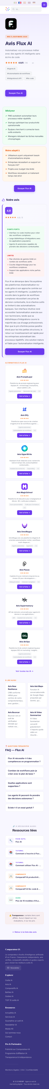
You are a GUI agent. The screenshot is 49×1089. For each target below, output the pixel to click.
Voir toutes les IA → (24, 671)
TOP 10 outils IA (12, 1000)
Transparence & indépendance (18, 1057)
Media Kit (9, 1029)
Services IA (10, 1017)
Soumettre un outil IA (14, 1021)
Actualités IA (10, 1013)
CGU (23, 1070)
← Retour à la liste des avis (24, 932)
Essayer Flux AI (16, 93)
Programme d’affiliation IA (16, 1053)
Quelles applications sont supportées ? (20, 784)
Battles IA (9, 992)
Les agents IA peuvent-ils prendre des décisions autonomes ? (24, 797)
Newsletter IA (11, 1025)
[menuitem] (15, 3)
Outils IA (8, 980)
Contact (8, 1036)
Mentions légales (12, 1070)
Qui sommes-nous (13, 1033)
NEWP (21, 1081)
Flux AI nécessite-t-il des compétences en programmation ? (24, 760)
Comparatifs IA (11, 988)
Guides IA (9, 996)
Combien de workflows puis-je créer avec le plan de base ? (22, 772)
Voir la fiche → (24, 396)
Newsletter (14, 968)
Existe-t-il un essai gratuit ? (21, 807)
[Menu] (44, 4)
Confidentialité (32, 1070)
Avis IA (8, 984)
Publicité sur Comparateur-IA (17, 1049)
